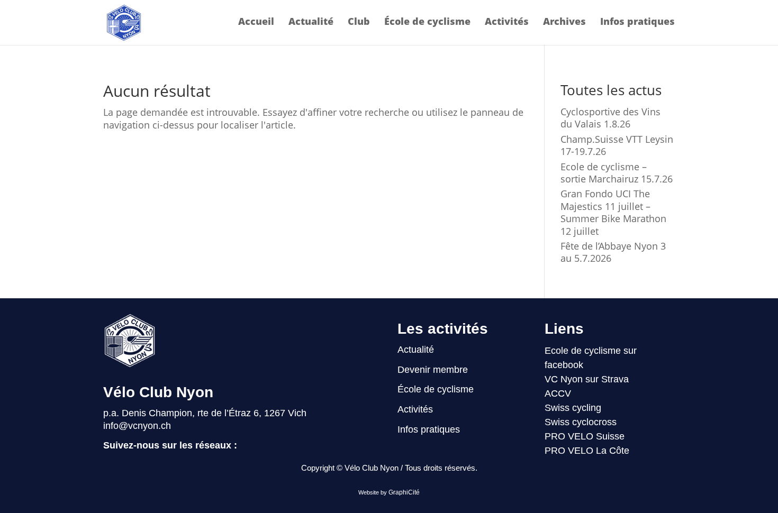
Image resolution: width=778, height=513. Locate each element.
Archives (564, 22)
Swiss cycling (573, 407)
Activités (507, 22)
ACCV (558, 393)
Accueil (256, 22)
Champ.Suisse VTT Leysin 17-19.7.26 (616, 145)
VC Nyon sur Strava (587, 379)
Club (359, 22)
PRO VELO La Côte (587, 450)
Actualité (310, 22)
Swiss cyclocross (581, 422)
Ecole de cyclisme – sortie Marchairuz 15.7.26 (616, 172)
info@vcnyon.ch (137, 425)
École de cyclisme (427, 22)
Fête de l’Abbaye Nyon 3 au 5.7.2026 (613, 252)
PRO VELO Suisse (585, 436)
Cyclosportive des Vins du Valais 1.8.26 (610, 117)
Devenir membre (432, 369)
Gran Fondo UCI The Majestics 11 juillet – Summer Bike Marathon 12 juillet (613, 212)
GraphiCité (404, 492)
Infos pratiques (637, 22)
